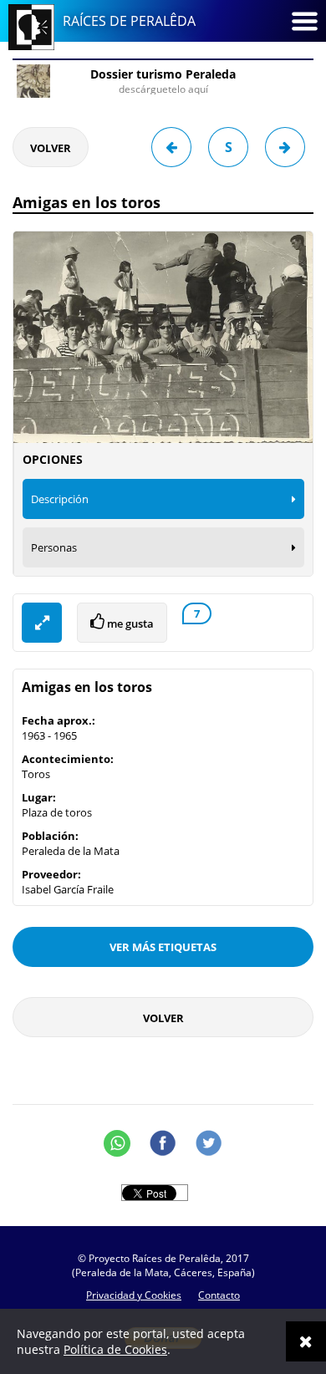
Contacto (219, 1295)
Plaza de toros (57, 812)
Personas (54, 547)
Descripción (60, 498)
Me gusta (129, 623)
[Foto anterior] (171, 147)
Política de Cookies (115, 1349)
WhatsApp (117, 1143)
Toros (36, 773)
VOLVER (50, 147)
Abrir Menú (304, 21)
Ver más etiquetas (163, 946)
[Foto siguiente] (285, 147)
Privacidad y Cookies (133, 1295)
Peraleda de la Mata (71, 850)
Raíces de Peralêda (129, 21)
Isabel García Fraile (68, 889)
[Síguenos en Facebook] (163, 1143)
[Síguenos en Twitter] (209, 1143)
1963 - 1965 (49, 735)
